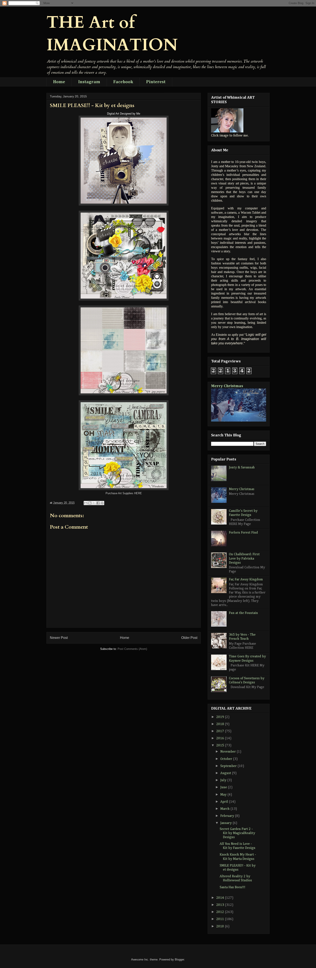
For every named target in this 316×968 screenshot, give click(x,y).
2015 (220, 745)
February (227, 816)
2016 (220, 738)
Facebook (123, 82)
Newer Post (59, 638)
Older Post (189, 638)
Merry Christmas (227, 386)
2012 (220, 912)
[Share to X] (94, 503)
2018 (220, 724)
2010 (220, 926)
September (229, 766)
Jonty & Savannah (242, 467)
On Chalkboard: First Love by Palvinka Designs (244, 558)
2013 (220, 905)
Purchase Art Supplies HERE (124, 493)
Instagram (89, 82)
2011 (220, 919)
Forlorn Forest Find (243, 532)
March (225, 809)
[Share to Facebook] (98, 503)
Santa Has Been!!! (232, 887)
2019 (220, 717)
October (226, 759)
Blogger (179, 959)
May (223, 794)
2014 (220, 898)
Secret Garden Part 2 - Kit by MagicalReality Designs (237, 833)
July (223, 780)
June (224, 787)
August (226, 773)
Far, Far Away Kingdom (246, 579)
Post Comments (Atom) (132, 648)
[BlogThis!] (90, 503)
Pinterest (156, 82)
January (226, 823)
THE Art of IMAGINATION (112, 33)
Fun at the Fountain (243, 613)
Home (59, 82)
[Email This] (86, 503)
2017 (220, 731)
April (224, 802)
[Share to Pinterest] (102, 503)
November (228, 751)
